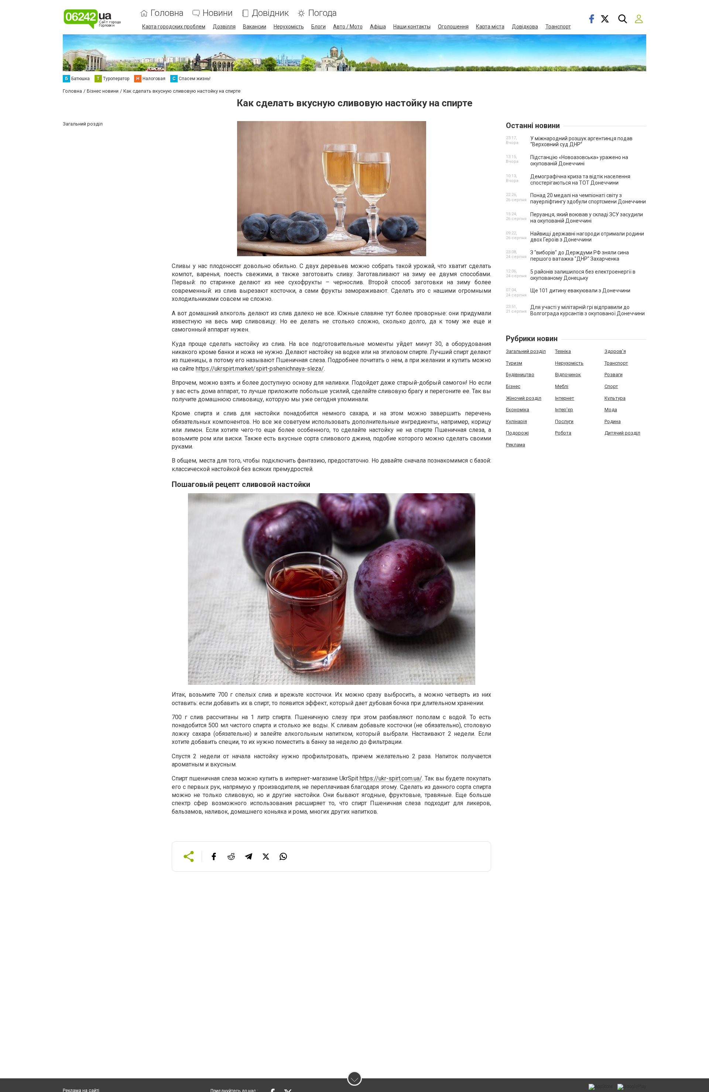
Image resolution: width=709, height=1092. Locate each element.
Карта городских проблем (173, 27)
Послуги (564, 421)
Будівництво (520, 374)
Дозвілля (224, 27)
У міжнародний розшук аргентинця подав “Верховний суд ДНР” (581, 141)
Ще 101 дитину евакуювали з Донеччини (580, 290)
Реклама (515, 444)
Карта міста (490, 27)
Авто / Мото (348, 27)
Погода (322, 13)
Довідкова (525, 27)
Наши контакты (412, 27)
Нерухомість (289, 27)
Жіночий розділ (523, 398)
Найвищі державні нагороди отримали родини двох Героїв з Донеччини (587, 237)
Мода (610, 409)
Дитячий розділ (622, 433)
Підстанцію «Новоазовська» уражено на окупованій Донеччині (579, 160)
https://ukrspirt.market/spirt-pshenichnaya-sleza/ (260, 368)
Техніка (563, 351)
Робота (563, 433)
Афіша (378, 27)
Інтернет (564, 398)
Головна (167, 13)
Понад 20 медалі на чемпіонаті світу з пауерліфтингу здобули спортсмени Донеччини (588, 198)
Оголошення (453, 27)
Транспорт (558, 27)
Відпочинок (568, 374)
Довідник (270, 13)
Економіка (517, 409)
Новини (218, 13)
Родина (612, 421)
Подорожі (517, 433)
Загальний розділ (526, 351)
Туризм (514, 363)
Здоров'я (615, 351)
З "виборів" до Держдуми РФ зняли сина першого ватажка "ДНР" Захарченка (579, 256)
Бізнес (513, 386)
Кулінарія (516, 421)
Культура (615, 398)
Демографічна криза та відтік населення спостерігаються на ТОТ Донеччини (580, 180)
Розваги (613, 374)
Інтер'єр (564, 409)
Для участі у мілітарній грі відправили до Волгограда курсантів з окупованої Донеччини (587, 310)
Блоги (318, 27)
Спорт (611, 386)
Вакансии (254, 27)
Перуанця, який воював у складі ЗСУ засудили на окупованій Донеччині (586, 218)
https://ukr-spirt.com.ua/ (391, 778)
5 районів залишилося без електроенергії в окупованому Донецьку (583, 275)
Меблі (561, 386)
